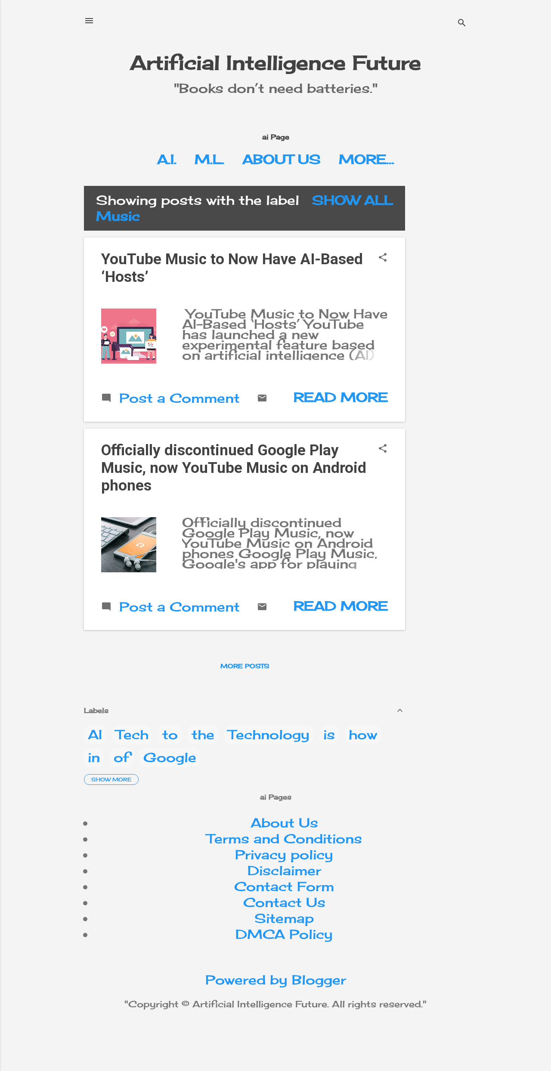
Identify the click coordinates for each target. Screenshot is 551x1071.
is (329, 734)
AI (95, 734)
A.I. (166, 159)
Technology (269, 734)
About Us (281, 159)
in (94, 757)
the (203, 734)
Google (169, 757)
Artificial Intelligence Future (275, 62)
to (170, 734)
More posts (244, 666)
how (363, 734)
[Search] (462, 23)
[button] (383, 257)
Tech (132, 734)
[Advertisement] (481, 239)
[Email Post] (262, 398)
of (122, 757)
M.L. (209, 159)
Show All (352, 200)
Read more (341, 397)
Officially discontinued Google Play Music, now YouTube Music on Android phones (233, 467)
